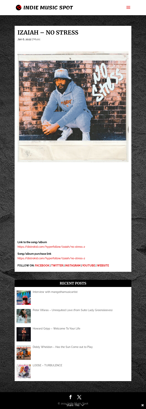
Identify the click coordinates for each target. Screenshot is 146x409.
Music (36, 39)
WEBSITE (103, 265)
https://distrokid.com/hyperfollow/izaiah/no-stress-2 (51, 246)
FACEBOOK (42, 265)
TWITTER (57, 265)
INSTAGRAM (72, 265)
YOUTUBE (88, 265)
